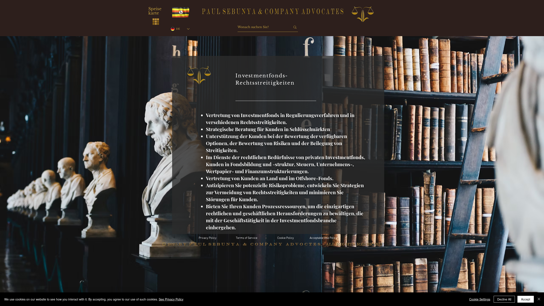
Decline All (504, 299)
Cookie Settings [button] (479, 299)
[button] (156, 21)
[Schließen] (538, 299)
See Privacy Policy (171, 299)
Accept (525, 299)
